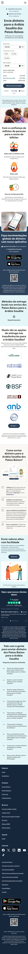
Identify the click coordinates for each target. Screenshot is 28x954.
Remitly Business (6, 790)
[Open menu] (25, 2)
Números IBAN (6, 824)
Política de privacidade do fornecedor (13, 873)
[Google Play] (14, 257)
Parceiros (4, 820)
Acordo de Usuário (7, 862)
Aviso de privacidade (8, 869)
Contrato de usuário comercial (10, 866)
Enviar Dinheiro (6, 787)
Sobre (3, 772)
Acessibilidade (6, 888)
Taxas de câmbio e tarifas (9, 809)
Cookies (4, 892)
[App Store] (14, 263)
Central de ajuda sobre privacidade (12, 881)
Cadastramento (6, 798)
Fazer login (5, 794)
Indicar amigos (6, 827)
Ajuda (3, 838)
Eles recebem (7, 62)
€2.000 (14, 54)
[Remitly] (2, 2)
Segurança (5, 884)
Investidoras (5, 776)
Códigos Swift (6, 812)
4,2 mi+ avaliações (17, 15)
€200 (6, 54)
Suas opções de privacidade (10, 877)
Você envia (6, 43)
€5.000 (6, 58)
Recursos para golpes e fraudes (11, 816)
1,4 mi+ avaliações (17, 10)
